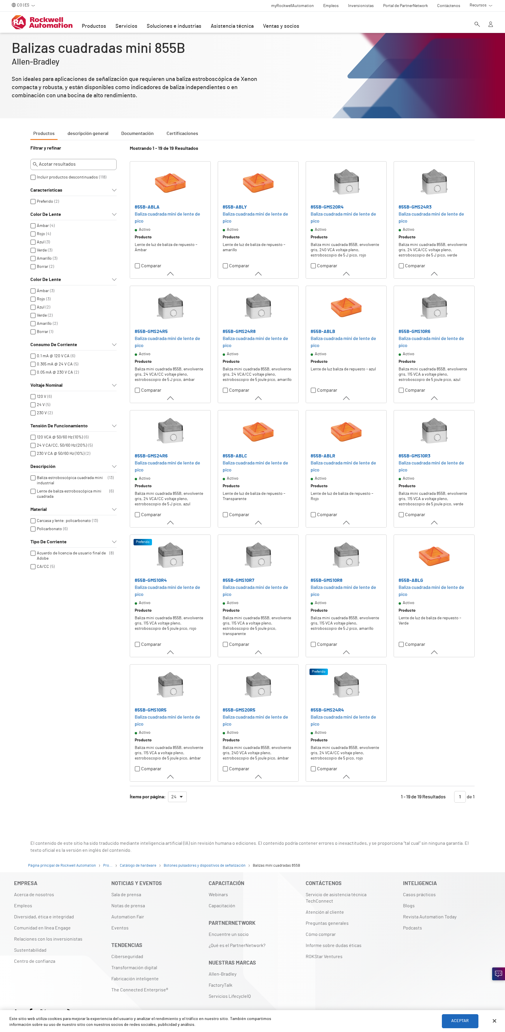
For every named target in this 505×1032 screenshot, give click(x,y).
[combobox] (177, 797)
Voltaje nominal (46, 385)
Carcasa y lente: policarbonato (64, 521)
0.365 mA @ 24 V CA (55, 364)
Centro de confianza (34, 961)
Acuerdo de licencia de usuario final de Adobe (71, 556)
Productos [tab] (44, 133)
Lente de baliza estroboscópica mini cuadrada (69, 494)
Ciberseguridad (127, 956)
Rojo (41, 234)
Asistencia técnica (232, 26)
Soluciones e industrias (174, 26)
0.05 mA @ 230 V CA (55, 372)
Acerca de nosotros (34, 894)
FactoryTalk (220, 985)
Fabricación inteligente (135, 979)
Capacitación (222, 905)
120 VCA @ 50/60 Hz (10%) (60, 437)
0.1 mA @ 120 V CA (53, 356)
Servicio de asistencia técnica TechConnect (336, 897)
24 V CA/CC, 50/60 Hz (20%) (62, 445)
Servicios (126, 26)
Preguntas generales (327, 923)
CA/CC (43, 567)
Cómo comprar (321, 934)
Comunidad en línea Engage (42, 928)
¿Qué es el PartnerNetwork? (237, 945)
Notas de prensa (128, 905)
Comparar (151, 265)
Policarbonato (49, 529)
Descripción (43, 466)
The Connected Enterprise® (139, 990)
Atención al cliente (325, 912)
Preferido (45, 202)
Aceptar (460, 1021)
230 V (42, 413)
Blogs (409, 905)
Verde (42, 250)
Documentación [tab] (137, 133)
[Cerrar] (494, 1021)
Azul (40, 242)
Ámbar (43, 226)
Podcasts (412, 928)
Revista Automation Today (429, 917)
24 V (41, 405)
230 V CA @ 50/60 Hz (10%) (60, 454)
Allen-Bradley (222, 974)
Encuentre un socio (229, 934)
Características (46, 190)
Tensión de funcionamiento (59, 426)
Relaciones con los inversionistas (48, 939)
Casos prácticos (419, 894)
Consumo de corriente (53, 344)
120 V (41, 397)
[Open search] (477, 25)
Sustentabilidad (30, 950)
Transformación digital (134, 967)
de (470, 797)
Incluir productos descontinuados (67, 177)
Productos (94, 26)
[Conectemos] (498, 973)
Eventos (120, 928)
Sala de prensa (126, 894)
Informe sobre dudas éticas (334, 945)
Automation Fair (127, 917)
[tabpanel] (252, 477)
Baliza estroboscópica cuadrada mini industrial (70, 480)
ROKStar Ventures (324, 956)
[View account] (490, 25)
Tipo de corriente (48, 542)
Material (38, 509)
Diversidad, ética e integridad (44, 917)
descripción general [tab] (88, 133)
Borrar (42, 267)
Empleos (23, 905)
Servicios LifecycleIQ (230, 996)
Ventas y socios (281, 26)
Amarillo (44, 258)
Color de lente (45, 214)
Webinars (218, 894)
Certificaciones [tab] (182, 133)
